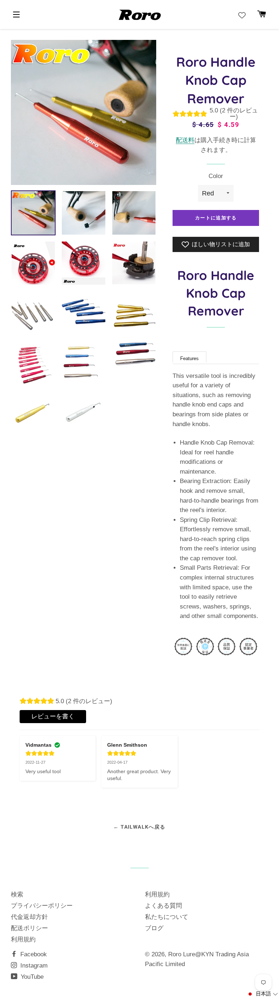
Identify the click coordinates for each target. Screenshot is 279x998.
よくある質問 (163, 905)
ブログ (154, 928)
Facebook (33, 954)
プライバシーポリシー (42, 905)
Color (216, 176)
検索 (17, 894)
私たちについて (166, 917)
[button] (262, 994)
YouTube (31, 976)
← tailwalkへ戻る (139, 827)
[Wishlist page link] (242, 15)
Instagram (33, 965)
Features (189, 358)
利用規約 (23, 939)
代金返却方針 (29, 917)
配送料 (185, 140)
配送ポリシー (29, 928)
